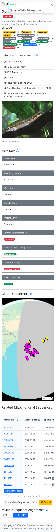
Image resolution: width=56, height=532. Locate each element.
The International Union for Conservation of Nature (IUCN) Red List (27, 95)
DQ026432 (9, 452)
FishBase (10, 77)
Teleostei (7, 35)
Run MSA (21, 515)
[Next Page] (43, 496)
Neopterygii (42, 32)
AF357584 (8, 433)
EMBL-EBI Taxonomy (16, 66)
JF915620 (8, 484)
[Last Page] (48, 496)
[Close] (51, 4)
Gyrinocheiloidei (10, 44)
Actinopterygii (9, 32)
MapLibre (46, 398)
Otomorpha (26, 38)
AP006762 (8, 440)
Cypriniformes (42, 41)
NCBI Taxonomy (14, 61)
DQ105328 (9, 465)
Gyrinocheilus (9, 48)
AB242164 (8, 427)
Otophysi (7, 41)
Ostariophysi (43, 38)
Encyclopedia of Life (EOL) (19, 82)
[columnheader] (32, 419)
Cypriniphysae (23, 41)
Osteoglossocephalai (26, 35)
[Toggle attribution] (51, 398)
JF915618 (8, 471)
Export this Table (14, 491)
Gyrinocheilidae (30, 44)
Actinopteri (26, 32)
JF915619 (8, 478)
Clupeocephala (9, 38)
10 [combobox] (8, 496)
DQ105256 (9, 459)
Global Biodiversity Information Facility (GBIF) (28, 88)
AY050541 (8, 446)
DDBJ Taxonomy (14, 72)
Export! (47, 502)
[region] (28, 349)
